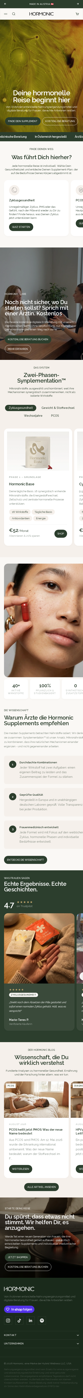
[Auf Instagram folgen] (8, 1320)
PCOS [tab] (55, 415)
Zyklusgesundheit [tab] (21, 407)
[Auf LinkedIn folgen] (30, 1320)
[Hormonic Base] (38, 487)
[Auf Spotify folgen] (41, 1320)
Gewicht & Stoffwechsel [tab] (58, 407)
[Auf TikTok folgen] (19, 1320)
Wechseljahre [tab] (33, 415)
